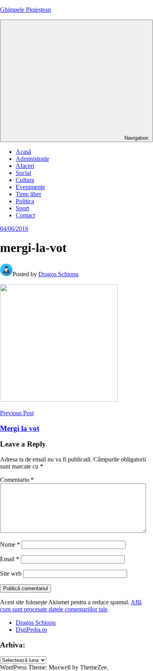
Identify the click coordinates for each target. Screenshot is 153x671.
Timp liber (28, 194)
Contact (25, 215)
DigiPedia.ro (31, 629)
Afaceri (25, 165)
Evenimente (30, 187)
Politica (25, 201)
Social (23, 173)
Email (9, 559)
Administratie (32, 158)
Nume (10, 544)
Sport (22, 208)
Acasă (23, 151)
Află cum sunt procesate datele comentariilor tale (71, 606)
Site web (11, 573)
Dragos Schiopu (58, 274)
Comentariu (17, 479)
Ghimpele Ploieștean (25, 9)
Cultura (25, 180)
